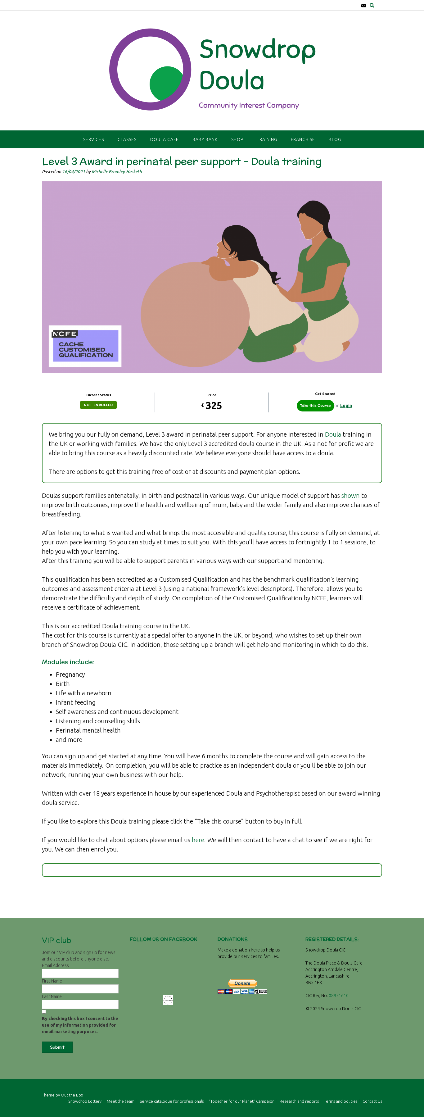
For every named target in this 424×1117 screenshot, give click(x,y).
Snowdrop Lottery (84, 1101)
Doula (333, 434)
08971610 (339, 995)
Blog (335, 139)
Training (267, 139)
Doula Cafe (164, 139)
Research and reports (299, 1101)
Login (346, 405)
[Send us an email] (363, 5)
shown (350, 495)
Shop (237, 139)
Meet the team (120, 1101)
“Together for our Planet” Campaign (241, 1101)
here (198, 839)
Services (93, 139)
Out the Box (72, 1095)
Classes (127, 139)
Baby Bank (205, 139)
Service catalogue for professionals (172, 1101)
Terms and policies (340, 1101)
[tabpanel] (212, 650)
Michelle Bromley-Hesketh (117, 171)
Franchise (303, 139)
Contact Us (372, 1101)
